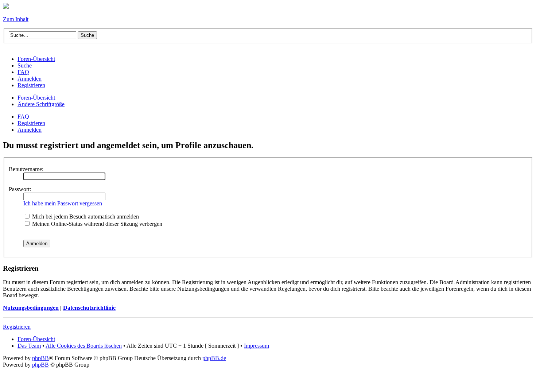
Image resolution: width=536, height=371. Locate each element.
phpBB (40, 358)
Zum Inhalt (15, 19)
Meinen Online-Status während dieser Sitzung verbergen (96, 224)
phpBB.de (214, 358)
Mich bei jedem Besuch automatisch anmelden (85, 216)
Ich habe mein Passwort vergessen (62, 203)
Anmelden (30, 130)
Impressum (256, 346)
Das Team (29, 346)
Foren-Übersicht (36, 97)
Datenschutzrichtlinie (89, 308)
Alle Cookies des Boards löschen (84, 346)
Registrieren (31, 123)
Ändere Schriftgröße (41, 104)
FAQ (23, 116)
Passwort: (20, 189)
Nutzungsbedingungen (31, 308)
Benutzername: (26, 169)
